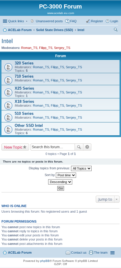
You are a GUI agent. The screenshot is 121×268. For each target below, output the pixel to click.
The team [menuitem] (100, 252)
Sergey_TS (62, 47)
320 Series (24, 63)
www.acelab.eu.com (60, 13)
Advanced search (87, 147)
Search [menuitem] (115, 30)
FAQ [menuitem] (73, 21)
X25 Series (24, 88)
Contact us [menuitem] (79, 252)
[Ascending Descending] (60, 182)
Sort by (50, 175)
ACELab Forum (20, 30)
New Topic (13, 147)
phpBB (45, 260)
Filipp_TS (45, 47)
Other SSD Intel (29, 125)
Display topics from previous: (50, 168)
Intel (81, 30)
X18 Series (24, 101)
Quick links (16, 21)
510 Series (24, 113)
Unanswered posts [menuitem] (49, 21)
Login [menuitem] (114, 21)
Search (79, 147)
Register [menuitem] (97, 21)
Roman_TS (29, 47)
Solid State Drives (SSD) (54, 30)
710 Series (24, 76)
